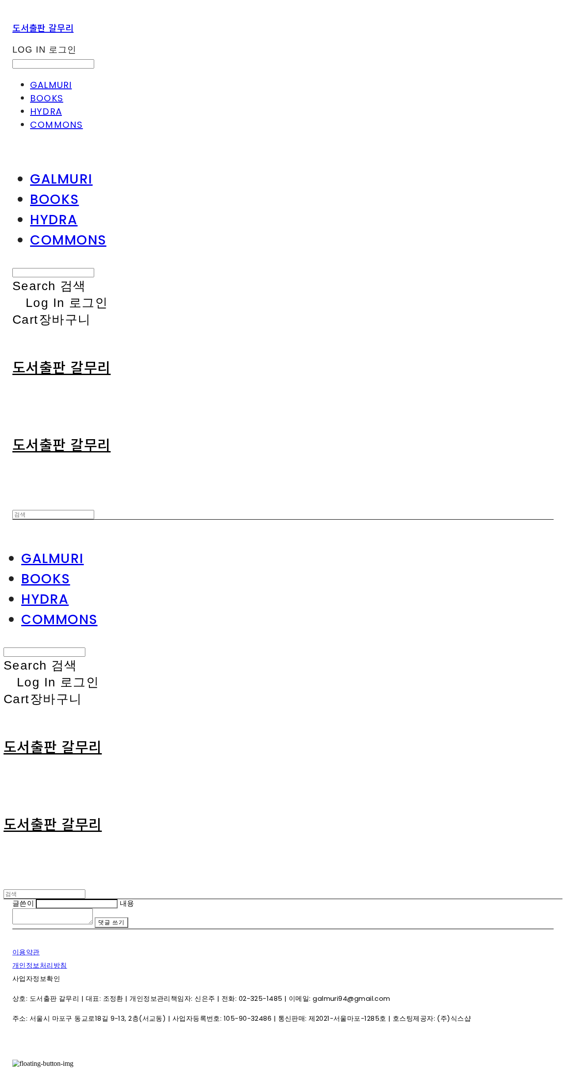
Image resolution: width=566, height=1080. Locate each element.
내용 (127, 903)
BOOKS (46, 98)
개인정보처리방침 (39, 965)
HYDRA (46, 111)
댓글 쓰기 (111, 922)
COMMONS (56, 125)
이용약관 (26, 952)
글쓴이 (23, 903)
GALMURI (51, 85)
